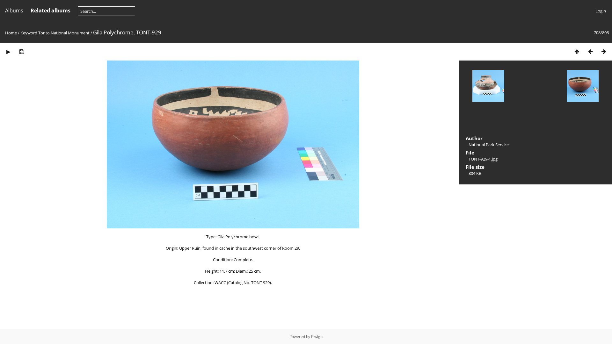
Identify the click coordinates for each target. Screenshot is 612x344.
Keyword (28, 33)
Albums (14, 10)
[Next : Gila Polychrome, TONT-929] (603, 51)
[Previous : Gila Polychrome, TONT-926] (590, 51)
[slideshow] (8, 51)
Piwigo (317, 336)
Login (600, 11)
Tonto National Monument (64, 33)
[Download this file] (21, 51)
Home (11, 33)
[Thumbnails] (577, 51)
